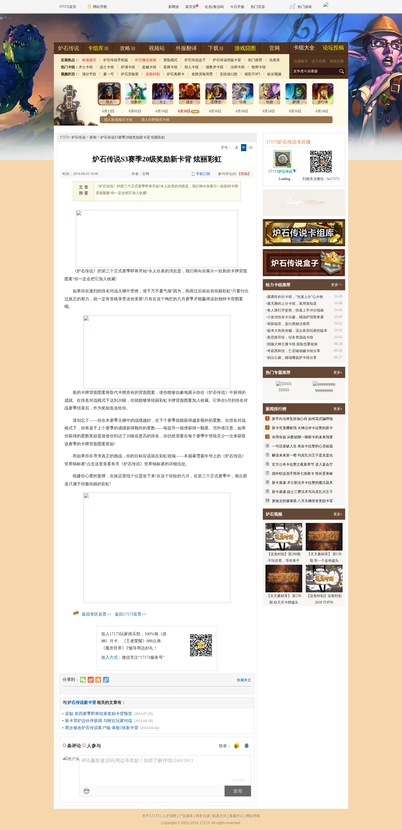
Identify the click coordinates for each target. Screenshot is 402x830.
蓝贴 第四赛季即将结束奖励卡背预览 (98, 713)
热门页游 (258, 6)
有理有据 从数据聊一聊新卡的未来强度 (302, 437)
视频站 (157, 48)
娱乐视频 (274, 74)
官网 (274, 48)
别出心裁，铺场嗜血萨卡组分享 (292, 358)
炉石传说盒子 (195, 60)
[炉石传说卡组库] (304, 202)
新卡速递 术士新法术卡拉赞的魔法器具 (302, 483)
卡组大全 (304, 48)
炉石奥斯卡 (176, 74)
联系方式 (219, 816)
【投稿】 (244, 174)
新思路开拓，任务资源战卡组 (290, 337)
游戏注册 (337, 61)
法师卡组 (237, 67)
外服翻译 (186, 48)
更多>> (336, 285)
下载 (213, 48)
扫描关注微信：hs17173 (321, 179)
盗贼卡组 (149, 67)
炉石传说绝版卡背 (227, 60)
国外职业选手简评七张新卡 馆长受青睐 (302, 473)
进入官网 (319, 61)
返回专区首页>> (96, 614)
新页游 (190, 6)
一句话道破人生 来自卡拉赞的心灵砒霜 (302, 446)
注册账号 (301, 61)
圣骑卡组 (170, 67)
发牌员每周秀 (202, 74)
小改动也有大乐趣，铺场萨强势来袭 (295, 317)
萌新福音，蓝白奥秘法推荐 (288, 324)
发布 (237, 791)
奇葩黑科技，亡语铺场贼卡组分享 (293, 351)
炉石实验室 (130, 74)
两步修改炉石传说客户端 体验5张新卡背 (101, 728)
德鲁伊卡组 (214, 67)
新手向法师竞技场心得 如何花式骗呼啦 (302, 419)
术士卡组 (86, 67)
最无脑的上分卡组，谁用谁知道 (292, 303)
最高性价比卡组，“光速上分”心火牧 (295, 297)
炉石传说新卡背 (81, 702)
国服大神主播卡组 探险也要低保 (292, 344)
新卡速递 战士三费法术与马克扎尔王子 (302, 492)
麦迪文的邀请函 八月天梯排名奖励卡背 (302, 501)
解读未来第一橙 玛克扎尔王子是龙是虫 (302, 455)
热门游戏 (305, 6)
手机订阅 (203, 174)
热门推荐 (255, 60)
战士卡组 (107, 67)
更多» (337, 372)
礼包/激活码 (214, 6)
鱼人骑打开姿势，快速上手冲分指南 (295, 310)
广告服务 (186, 816)
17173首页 (67, 6)
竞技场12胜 (228, 74)
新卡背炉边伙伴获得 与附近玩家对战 (98, 721)
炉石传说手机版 (115, 60)
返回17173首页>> (130, 614)
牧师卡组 (259, 67)
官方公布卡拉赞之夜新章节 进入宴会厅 (302, 464)
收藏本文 (244, 680)
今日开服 (237, 6)
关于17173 (151, 816)
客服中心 (236, 816)
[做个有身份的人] (236, 746)
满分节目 (89, 74)
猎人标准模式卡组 (118, 120)
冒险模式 (170, 60)
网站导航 (100, 6)
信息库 (274, 60)
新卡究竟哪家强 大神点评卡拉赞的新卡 (302, 428)
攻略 (125, 48)
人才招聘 (169, 816)
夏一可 (108, 74)
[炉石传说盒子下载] (304, 262)
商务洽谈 (203, 816)
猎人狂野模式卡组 (155, 120)
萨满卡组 (128, 67)
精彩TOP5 (252, 74)
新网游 (173, 6)
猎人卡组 (192, 67)
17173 (64, 137)
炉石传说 (68, 48)
